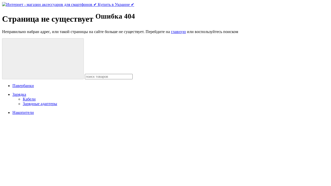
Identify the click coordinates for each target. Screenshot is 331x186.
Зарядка (19, 94)
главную (178, 31)
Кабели (29, 99)
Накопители (23, 112)
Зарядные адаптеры (40, 104)
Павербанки (23, 85)
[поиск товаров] (43, 58)
